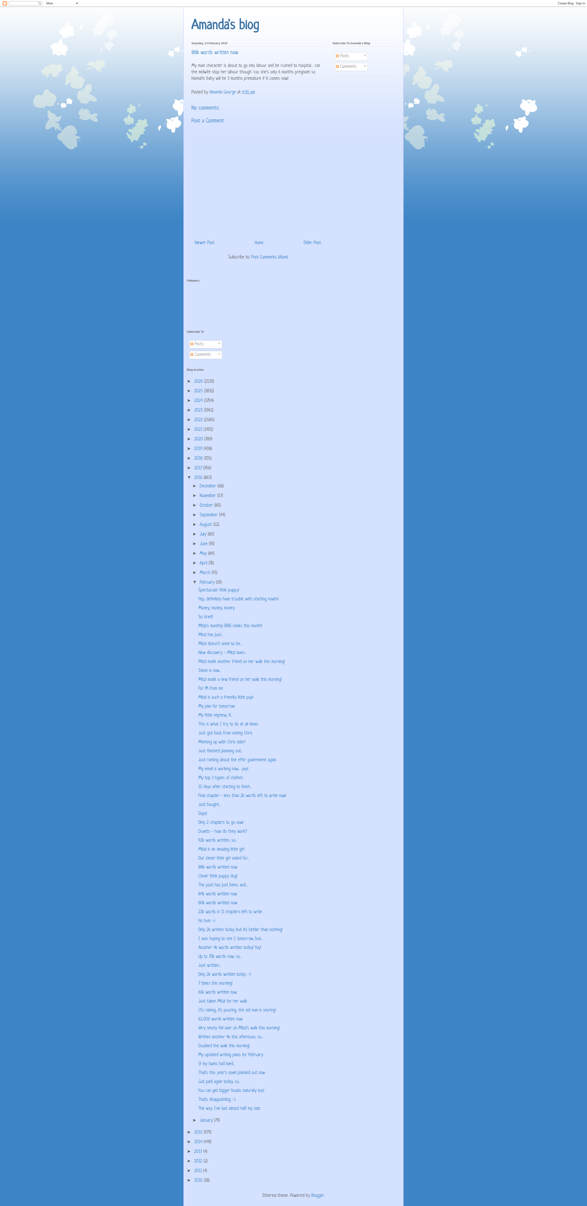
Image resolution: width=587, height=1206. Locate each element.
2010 (199, 1180)
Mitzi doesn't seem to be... (220, 644)
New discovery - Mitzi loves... (222, 653)
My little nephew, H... (215, 715)
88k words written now (217, 867)
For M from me (210, 688)
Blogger (317, 1195)
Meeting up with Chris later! (221, 742)
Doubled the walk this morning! (224, 1046)
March (206, 573)
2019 (199, 449)
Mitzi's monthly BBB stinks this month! (230, 626)
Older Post (312, 243)
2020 (199, 439)
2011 (198, 1171)
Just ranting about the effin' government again (237, 760)
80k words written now (217, 903)
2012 (199, 1161)
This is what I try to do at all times (228, 724)
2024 (199, 400)
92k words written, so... (217, 840)
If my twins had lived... (216, 1064)
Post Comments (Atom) (269, 257)
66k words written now (217, 992)
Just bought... (209, 804)
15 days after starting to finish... (225, 787)
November (208, 496)
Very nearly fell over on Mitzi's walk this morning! (239, 1028)
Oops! (202, 813)
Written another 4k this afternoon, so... (230, 1037)
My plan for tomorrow (216, 706)
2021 (199, 429)
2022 (199, 420)
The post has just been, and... (223, 885)
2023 (199, 410)
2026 (199, 381)
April (204, 563)
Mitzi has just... (210, 635)
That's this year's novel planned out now (231, 1073)
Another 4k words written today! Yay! (229, 947)
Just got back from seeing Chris (225, 733)
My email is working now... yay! (223, 769)
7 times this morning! (215, 983)
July (204, 534)
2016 (199, 477)
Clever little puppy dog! (217, 876)
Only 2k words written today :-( (224, 974)
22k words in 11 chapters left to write (230, 912)
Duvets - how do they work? (222, 831)
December (209, 486)
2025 (199, 391)
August (206, 524)
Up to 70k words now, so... (220, 956)
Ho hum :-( (206, 921)
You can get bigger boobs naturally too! (231, 1090)
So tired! (205, 617)
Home (259, 243)
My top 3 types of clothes (220, 778)
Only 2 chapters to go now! (221, 822)
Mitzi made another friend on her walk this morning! (241, 661)
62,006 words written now (220, 1019)
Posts (344, 56)
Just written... (209, 965)
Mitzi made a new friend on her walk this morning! (240, 679)
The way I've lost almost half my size (229, 1108)
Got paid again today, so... (219, 1082)
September (209, 515)
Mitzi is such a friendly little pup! (225, 697)
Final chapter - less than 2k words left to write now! (242, 796)
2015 (199, 1132)
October (207, 505)
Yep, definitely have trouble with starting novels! (238, 599)
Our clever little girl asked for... (223, 858)
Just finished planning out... (220, 751)
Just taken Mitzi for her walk (222, 1001)
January (207, 1120)
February (208, 582)
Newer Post (205, 243)
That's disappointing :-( (216, 1099)
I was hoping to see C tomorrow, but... (230, 939)
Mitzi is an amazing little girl (221, 849)
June (204, 544)
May (204, 553)
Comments (348, 66)
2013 (198, 1151)
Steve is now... (209, 670)
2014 (199, 1142)
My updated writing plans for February (230, 1055)
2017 (198, 468)
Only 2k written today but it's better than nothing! (240, 930)
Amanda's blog (225, 25)
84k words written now (217, 894)
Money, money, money (216, 608)
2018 (199, 458)
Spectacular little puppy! (218, 590)
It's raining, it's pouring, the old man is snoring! (237, 1010)
